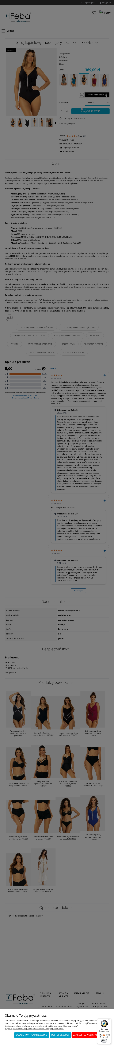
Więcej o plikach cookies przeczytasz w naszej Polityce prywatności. (34, 1028)
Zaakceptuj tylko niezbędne (31, 1035)
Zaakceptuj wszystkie (85, 1035)
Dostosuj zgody (60, 1035)
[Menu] (109, 1020)
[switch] (104, 1040)
